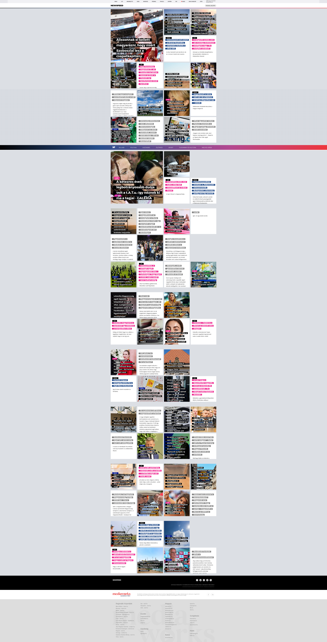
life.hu (191, 607)
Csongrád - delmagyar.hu (123, 614)
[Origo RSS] (211, 580)
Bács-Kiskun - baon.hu (122, 606)
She (176, 1)
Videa (138, 1)
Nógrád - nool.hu (120, 630)
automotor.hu (168, 608)
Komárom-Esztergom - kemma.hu (125, 628)
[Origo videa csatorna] (207, 580)
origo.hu (143, 622)
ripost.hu (192, 603)
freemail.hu (193, 618)
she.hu (192, 609)
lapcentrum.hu (194, 624)
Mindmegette (130, 1)
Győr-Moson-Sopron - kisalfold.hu (125, 620)
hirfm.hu (192, 635)
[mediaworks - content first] (121, 594)
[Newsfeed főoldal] (117, 580)
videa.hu (192, 622)
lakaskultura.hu (169, 610)
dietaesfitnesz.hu (169, 622)
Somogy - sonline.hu (121, 632)
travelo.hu (168, 620)
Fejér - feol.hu (119, 618)
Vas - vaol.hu (144, 603)
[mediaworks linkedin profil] (212, 594)
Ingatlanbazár (192, 1)
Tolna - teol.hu (119, 636)
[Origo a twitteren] (200, 580)
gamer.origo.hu (169, 612)
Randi (183, 1)
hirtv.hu (142, 620)
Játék (201, 1)
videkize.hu (168, 626)
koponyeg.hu (193, 620)
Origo (116, 1)
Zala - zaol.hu (144, 607)
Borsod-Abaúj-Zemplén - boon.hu (125, 612)
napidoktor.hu (169, 616)
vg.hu (142, 631)
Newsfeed (145, 1)
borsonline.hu (169, 637)
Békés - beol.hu (120, 610)
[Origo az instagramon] (204, 580)
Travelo (162, 1)
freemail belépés (210, 5)
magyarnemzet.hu (145, 616)
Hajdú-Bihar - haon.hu (122, 622)
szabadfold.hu (144, 618)
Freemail (154, 1)
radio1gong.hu (194, 633)
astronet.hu (168, 606)
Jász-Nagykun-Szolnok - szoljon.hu (125, 626)
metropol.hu (193, 605)
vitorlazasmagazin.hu (171, 624)
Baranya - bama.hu (121, 608)
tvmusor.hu (168, 628)
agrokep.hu (144, 633)
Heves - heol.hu (120, 624)
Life (122, 1)
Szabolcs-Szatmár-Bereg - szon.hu (125, 634)
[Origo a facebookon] (197, 580)
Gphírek (170, 1)
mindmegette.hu (169, 618)
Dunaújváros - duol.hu (122, 616)
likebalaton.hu (169, 614)
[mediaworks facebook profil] (208, 594)
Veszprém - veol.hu (146, 605)
